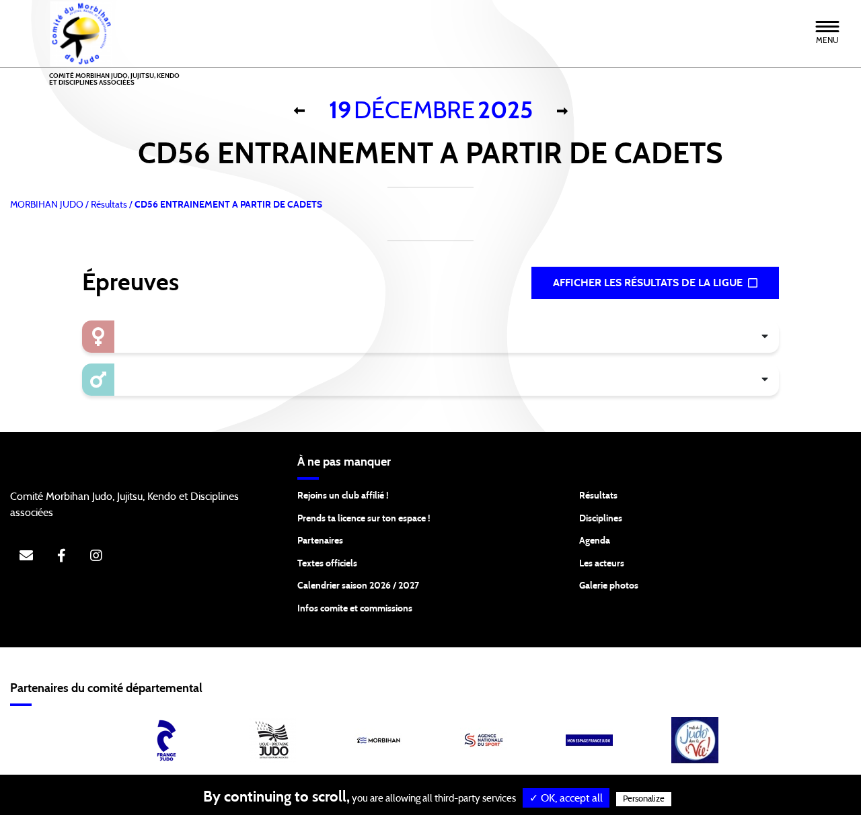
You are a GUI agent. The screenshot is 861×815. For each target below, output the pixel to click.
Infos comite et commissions (354, 608)
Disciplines (600, 518)
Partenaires (320, 541)
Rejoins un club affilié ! (343, 496)
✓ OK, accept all (566, 798)
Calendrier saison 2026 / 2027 (358, 586)
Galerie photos (608, 586)
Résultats (598, 496)
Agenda (594, 541)
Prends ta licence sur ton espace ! (363, 518)
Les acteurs (601, 563)
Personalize (644, 799)
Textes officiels (327, 563)
